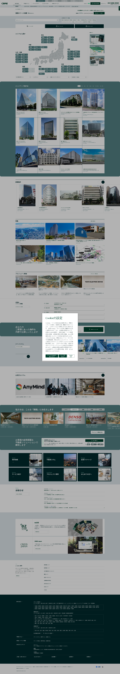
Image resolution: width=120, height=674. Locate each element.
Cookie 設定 (70, 356)
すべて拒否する (63, 356)
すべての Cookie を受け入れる (51, 356)
